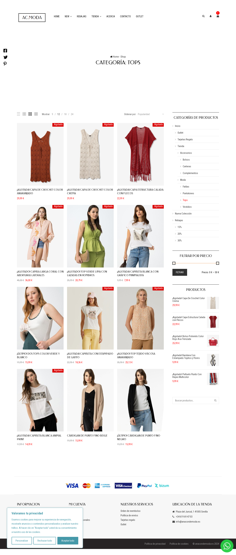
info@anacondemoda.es (188, 521)
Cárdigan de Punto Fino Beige (87, 435)
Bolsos (186, 159)
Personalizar (22, 540)
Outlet (139, 16)
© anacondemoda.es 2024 (206, 543)
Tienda (95, 16)
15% (180, 227)
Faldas (186, 186)
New (67, 16)
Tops (185, 200)
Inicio (177, 126)
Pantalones (188, 193)
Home (57, 16)
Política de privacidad (155, 543)
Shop (123, 56)
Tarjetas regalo (128, 520)
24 (72, 114)
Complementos (190, 173)
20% (180, 233)
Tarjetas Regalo (185, 139)
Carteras (187, 166)
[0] (218, 16)
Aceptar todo (67, 540)
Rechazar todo (44, 540)
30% (180, 240)
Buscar (215, 400)
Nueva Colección (183, 213)
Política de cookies (179, 543)
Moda (183, 179)
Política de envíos (129, 515)
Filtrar (180, 272)
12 (58, 114)
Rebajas (81, 16)
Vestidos (187, 206)
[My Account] (210, 16)
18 (65, 114)
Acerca (110, 16)
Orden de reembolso (130, 511)
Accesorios (186, 153)
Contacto (125, 16)
